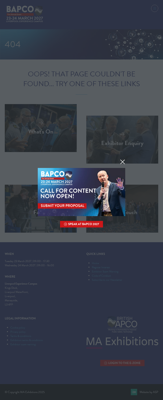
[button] (122, 162)
